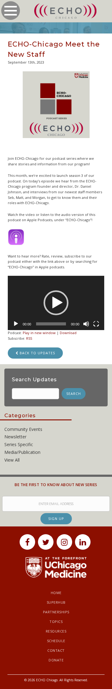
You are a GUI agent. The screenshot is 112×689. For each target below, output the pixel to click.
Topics (56, 621)
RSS (29, 338)
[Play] (16, 324)
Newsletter (15, 437)
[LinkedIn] (83, 542)
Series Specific (18, 444)
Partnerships (56, 612)
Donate (56, 660)
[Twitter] (46, 542)
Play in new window (39, 332)
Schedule (56, 640)
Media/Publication (22, 452)
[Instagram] (64, 542)
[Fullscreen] (96, 324)
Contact (56, 650)
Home (56, 592)
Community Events (23, 429)
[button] (56, 302)
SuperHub (56, 602)
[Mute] (86, 324)
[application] (56, 303)
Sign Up (56, 518)
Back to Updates (36, 353)
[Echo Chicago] (65, 11)
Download (68, 332)
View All (12, 460)
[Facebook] (27, 542)
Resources (56, 631)
